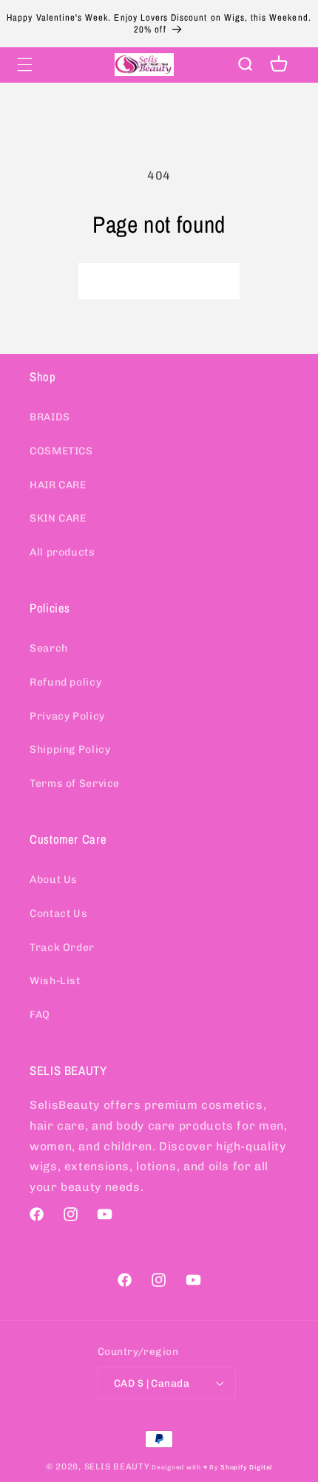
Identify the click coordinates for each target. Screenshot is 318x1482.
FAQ (40, 1014)
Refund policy (65, 682)
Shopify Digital (246, 1467)
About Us (54, 879)
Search (49, 648)
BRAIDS (50, 417)
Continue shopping (159, 280)
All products (62, 552)
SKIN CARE (58, 518)
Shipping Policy (70, 749)
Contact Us (58, 913)
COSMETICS (61, 451)
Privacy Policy (67, 716)
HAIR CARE (58, 485)
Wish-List (55, 980)
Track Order (62, 947)
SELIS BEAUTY (117, 1466)
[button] (24, 64)
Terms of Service (75, 783)
